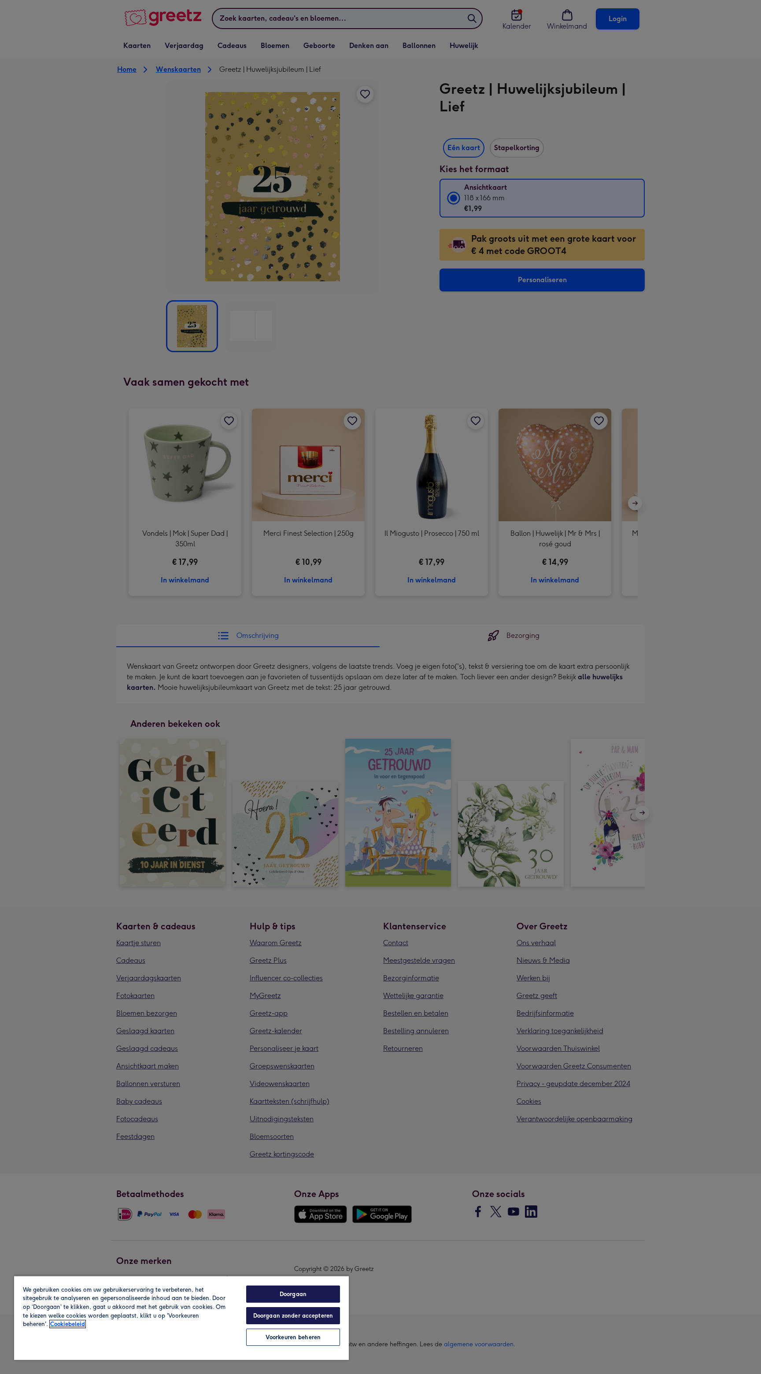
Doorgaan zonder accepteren (293, 1315)
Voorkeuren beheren (293, 1337)
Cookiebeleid (67, 1324)
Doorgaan (293, 1294)
